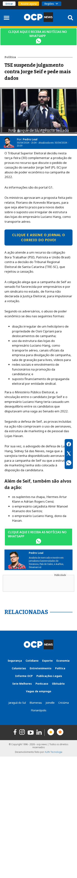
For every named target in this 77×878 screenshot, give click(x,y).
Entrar (9, 3)
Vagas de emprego (38, 691)
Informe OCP (24, 676)
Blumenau (36, 702)
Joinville (50, 702)
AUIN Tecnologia (53, 752)
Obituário (58, 683)
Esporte (47, 660)
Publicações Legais (49, 676)
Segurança (15, 660)
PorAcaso (42, 683)
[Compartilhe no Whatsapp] (69, 463)
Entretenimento (40, 668)
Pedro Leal (30, 139)
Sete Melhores (22, 683)
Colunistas (19, 668)
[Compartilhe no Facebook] (69, 444)
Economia (63, 660)
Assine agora (28, 3)
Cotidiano (32, 660)
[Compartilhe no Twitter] (69, 454)
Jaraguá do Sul (17, 702)
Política (60, 668)
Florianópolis (38, 710)
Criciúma (63, 702)
